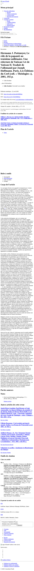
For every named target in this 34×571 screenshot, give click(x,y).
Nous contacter (7, 535)
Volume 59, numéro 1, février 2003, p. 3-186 (15, 45)
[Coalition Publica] (6, 560)
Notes (5, 132)
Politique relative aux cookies (11, 565)
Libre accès (10, 24)
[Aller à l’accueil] (5, 1)
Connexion (6, 18)
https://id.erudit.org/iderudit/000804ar (13, 94)
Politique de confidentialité (10, 563)
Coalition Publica (11, 22)
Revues (9, 12)
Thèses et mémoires (12, 14)
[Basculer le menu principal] (1, 4)
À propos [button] (6, 19)
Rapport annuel (11, 25)
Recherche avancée (8, 26)
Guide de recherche (9, 533)
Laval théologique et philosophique (12, 43)
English (6, 28)
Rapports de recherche (12, 16)
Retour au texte (7, 401)
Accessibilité (7, 532)
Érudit (8, 21)
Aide (5, 530)
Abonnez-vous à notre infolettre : (10, 523)
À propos (11, 19)
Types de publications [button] (9, 11)
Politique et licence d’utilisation (11, 566)
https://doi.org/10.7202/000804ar (12, 97)
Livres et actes (10, 15)
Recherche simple (5, 32)
